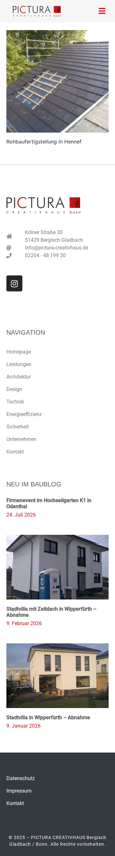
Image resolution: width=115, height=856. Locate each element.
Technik (15, 402)
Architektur (18, 377)
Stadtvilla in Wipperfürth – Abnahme (48, 717)
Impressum (19, 791)
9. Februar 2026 (24, 623)
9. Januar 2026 (23, 726)
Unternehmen (21, 439)
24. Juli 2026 (21, 515)
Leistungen (18, 364)
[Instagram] (14, 283)
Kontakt (15, 452)
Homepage (18, 352)
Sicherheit (17, 427)
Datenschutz (20, 778)
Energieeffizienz (24, 414)
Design (14, 389)
